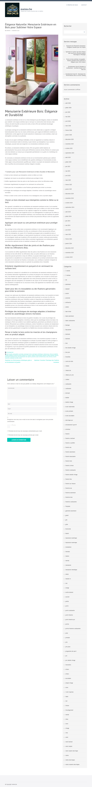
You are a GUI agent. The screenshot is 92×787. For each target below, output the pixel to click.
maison (67, 556)
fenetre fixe (68, 479)
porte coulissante (70, 610)
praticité (33, 356)
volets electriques (70, 760)
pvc (66, 656)
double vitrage (69, 402)
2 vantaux (68, 275)
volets (20, 358)
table (66, 696)
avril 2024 (68, 230)
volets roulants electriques (72, 764)
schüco (67, 674)
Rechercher (68, 26)
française (67, 506)
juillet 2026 (68, 107)
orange (67, 588)
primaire (67, 637)
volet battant (69, 742)
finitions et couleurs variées (28, 355)
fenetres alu (68, 488)
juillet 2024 (68, 216)
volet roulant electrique (71, 751)
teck (47, 356)
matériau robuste (54, 355)
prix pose (67, 646)
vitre (66, 733)
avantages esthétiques (37, 354)
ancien (67, 293)
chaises (67, 366)
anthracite (68, 302)
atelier (67, 307)
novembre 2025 (69, 144)
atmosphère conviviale (18, 354)
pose (66, 633)
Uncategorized (10, 352)
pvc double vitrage (70, 660)
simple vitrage (69, 683)
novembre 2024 (69, 198)
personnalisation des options (24, 356)
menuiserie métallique (71, 569)
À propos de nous (72, 5)
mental (67, 560)
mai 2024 (67, 225)
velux (66, 719)
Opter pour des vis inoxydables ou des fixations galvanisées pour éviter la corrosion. (28, 187)
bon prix (67, 352)
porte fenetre (69, 615)
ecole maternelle (69, 406)
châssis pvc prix (69, 375)
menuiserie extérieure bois (11, 356)
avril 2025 (68, 175)
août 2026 (68, 103)
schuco (67, 669)
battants (67, 338)
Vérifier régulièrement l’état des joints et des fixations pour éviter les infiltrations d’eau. (29, 181)
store (66, 687)
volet (66, 737)
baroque (67, 325)
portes (67, 624)
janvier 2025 (68, 189)
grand (66, 515)
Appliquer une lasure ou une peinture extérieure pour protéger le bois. (24, 178)
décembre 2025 (69, 139)
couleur (67, 379)
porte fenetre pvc (70, 619)
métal (66, 574)
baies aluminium (69, 316)
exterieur (67, 429)
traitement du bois (14, 358)
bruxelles (67, 357)
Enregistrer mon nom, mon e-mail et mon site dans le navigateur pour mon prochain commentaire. (30, 420)
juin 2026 (67, 112)
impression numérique (71, 538)
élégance (11, 355)
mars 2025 (68, 180)
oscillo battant (69, 592)
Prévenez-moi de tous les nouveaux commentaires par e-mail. (25, 431)
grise (66, 524)
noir (66, 583)
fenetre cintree (69, 465)
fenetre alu (68, 447)
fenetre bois (68, 461)
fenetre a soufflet (70, 443)
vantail (67, 714)
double (67, 397)
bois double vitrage (70, 348)
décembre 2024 (69, 193)
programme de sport (70, 651)
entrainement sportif (71, 425)
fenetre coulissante (70, 470)
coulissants (68, 388)
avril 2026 (68, 121)
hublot (67, 533)
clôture (51, 354)
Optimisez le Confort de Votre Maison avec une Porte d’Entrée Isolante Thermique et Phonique (76, 53)
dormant (67, 393)
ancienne (67, 298)
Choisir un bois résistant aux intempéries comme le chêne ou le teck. (23, 175)
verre (66, 723)
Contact (84, 5)
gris (66, 520)
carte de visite (69, 361)
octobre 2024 (69, 203)
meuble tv (68, 579)
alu (66, 280)
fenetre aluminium (70, 452)
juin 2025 (67, 166)
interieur (67, 551)
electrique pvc (69, 420)
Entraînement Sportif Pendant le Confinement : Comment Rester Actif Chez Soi (76, 68)
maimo (8, 30)
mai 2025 (67, 171)
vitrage (67, 728)
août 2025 (68, 157)
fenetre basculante (70, 456)
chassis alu (68, 370)
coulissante (68, 384)
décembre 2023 (69, 248)
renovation (68, 665)
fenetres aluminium (70, 492)
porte (66, 606)
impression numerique (71, 542)
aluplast (67, 289)
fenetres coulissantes (71, 502)
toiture (67, 705)
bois (66, 343)
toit (66, 701)
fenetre (67, 434)
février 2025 (68, 184)
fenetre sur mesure (70, 483)
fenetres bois (68, 497)
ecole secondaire (69, 415)
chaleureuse (46, 354)
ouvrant (67, 597)
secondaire (68, 678)
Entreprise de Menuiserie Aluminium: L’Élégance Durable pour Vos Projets (76, 46)
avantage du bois (28, 354)
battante (67, 334)
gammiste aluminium (70, 511)
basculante (68, 329)
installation (68, 547)
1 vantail (67, 271)
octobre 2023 (69, 257)
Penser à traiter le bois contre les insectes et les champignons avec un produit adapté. (28, 195)
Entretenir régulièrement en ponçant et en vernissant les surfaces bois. (24, 184)
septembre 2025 (69, 153)
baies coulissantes (70, 320)
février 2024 (68, 239)
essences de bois (18, 355)
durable (7, 355)
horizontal (68, 529)
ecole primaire (69, 411)
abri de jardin (9, 354)
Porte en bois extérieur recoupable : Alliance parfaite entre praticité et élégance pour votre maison (76, 60)
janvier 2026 (68, 135)
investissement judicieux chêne (42, 355)
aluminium (68, 284)
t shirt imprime (69, 692)
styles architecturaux (41, 356)
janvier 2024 (68, 243)
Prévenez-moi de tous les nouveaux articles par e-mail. (23, 435)
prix (66, 642)
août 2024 (68, 212)
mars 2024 (68, 234)
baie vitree (68, 311)
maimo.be (26, 9)
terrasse (51, 356)
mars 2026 (68, 125)
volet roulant (68, 746)
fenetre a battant (70, 438)
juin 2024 (67, 221)
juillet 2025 (68, 162)
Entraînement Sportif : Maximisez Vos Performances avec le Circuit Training (76, 74)
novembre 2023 (69, 252)
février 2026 (68, 130)
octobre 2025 (69, 148)
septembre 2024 (69, 207)
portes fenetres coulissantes (72, 628)
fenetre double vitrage (71, 474)
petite (67, 601)
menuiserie (68, 565)
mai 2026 (67, 116)
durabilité (55, 354)
